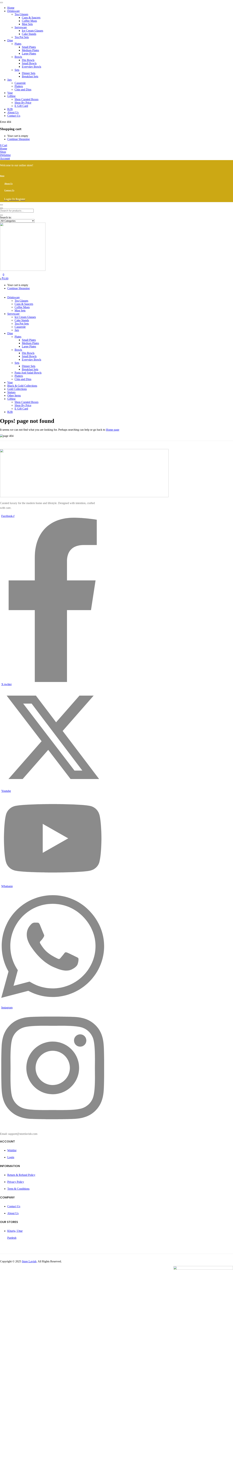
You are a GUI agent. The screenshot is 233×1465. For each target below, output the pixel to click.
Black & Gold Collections (22, 385)
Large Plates (29, 53)
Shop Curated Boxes (26, 99)
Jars (9, 79)
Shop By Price (23, 102)
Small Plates (29, 47)
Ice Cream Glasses (32, 30)
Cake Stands (29, 33)
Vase (10, 92)
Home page (112, 429)
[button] (3, 145)
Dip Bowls (28, 60)
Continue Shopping (18, 139)
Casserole (20, 82)
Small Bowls (29, 63)
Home (10, 7)
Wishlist (11, 1150)
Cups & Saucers (31, 17)
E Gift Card (21, 105)
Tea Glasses (21, 14)
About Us (13, 112)
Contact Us (13, 115)
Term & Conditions (18, 1188)
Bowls (18, 56)
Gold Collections (17, 389)
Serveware (21, 27)
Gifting (11, 96)
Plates (18, 43)
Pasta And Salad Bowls (28, 372)
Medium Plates (30, 50)
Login (10, 1157)
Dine (10, 40)
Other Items (14, 395)
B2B (10, 109)
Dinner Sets (28, 73)
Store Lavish (29, 1261)
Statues (11, 392)
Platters (19, 86)
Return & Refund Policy (21, 1174)
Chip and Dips (23, 89)
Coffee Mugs (29, 20)
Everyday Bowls (31, 66)
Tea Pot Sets (22, 37)
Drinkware (13, 11)
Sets (17, 69)
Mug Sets (27, 24)
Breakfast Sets (30, 76)
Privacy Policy (15, 1181)
